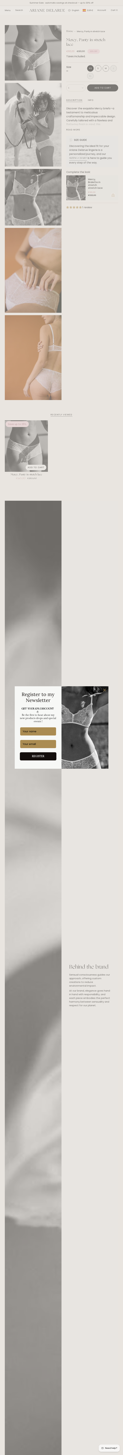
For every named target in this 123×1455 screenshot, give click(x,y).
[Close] (104, 690)
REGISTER (38, 756)
